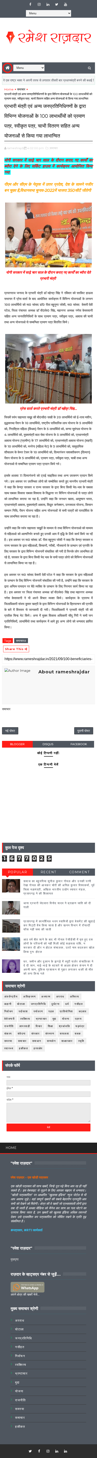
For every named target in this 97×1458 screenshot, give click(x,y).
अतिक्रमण (29, 996)
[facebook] (30, 4)
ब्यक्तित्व (25, 1018)
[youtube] (65, 4)
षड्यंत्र (80, 1026)
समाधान (36, 1041)
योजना (65, 1018)
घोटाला (21, 1004)
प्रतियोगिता (66, 1011)
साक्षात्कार (67, 1041)
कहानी (8, 1004)
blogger (17, 744)
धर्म (67, 1004)
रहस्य (78, 1018)
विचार (39, 1026)
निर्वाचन (8, 1011)
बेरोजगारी (9, 1018)
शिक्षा (50, 1026)
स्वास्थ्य (9, 1048)
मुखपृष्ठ (14, 1259)
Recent (48, 872)
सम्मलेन (51, 1041)
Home (9, 89)
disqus (48, 744)
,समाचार (53, 148)
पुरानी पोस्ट (83, 731)
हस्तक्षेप (38, 1048)
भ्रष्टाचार (41, 1018)
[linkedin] (47, 4)
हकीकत (23, 1048)
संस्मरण (49, 1033)
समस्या (8, 1041)
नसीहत (78, 1004)
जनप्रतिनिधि (38, 1004)
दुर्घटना (55, 1004)
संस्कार (35, 1033)
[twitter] (56, 4)
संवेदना (22, 1033)
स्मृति (81, 1041)
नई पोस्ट (10, 731)
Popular (17, 872)
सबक (78, 1033)
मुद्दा (54, 1018)
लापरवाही (24, 1026)
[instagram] (39, 4)
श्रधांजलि (64, 1026)
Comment (79, 872)
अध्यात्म (46, 996)
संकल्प (8, 1033)
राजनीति (9, 1026)
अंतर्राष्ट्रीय (11, 996)
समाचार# (21, 640)
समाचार (21, 89)
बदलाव (83, 1011)
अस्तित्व (74, 996)
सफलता (64, 1033)
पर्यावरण (38, 1011)
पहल (51, 1011)
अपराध (60, 996)
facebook (79, 744)
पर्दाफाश (23, 1011)
